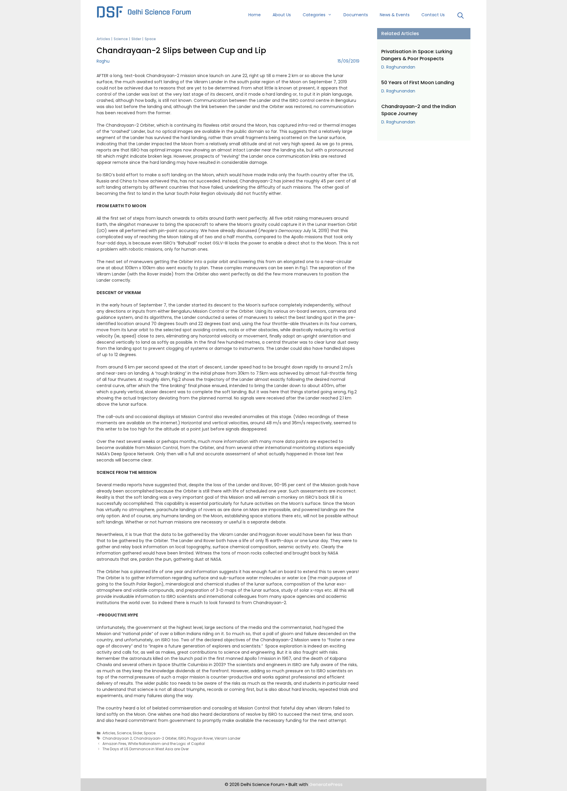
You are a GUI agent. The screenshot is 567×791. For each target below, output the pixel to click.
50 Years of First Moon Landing (417, 82)
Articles (103, 38)
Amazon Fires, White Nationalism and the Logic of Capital (153, 743)
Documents (355, 15)
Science (121, 38)
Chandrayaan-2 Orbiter (155, 738)
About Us (282, 15)
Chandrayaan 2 (117, 738)
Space (150, 38)
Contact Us (433, 15)
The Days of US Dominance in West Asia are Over (145, 749)
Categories (314, 15)
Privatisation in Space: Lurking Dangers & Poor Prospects (416, 55)
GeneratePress (326, 784)
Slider (136, 38)
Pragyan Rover (200, 738)
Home (254, 15)
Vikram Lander (227, 738)
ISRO (182, 738)
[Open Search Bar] (460, 16)
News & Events (395, 15)
